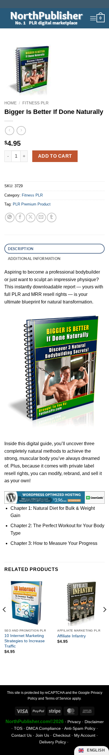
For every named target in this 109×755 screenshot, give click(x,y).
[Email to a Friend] (41, 217)
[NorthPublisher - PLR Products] (44, 18)
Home (10, 103)
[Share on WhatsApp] (10, 217)
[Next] (104, 621)
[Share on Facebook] (20, 217)
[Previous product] (21, 130)
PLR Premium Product (32, 204)
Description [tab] (21, 248)
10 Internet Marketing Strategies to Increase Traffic (24, 641)
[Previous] (4, 621)
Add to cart (55, 156)
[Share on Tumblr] (51, 217)
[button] (93, 18)
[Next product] (9, 130)
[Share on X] (30, 217)
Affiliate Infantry (71, 636)
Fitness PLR (35, 103)
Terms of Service (58, 698)
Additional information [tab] (34, 258)
